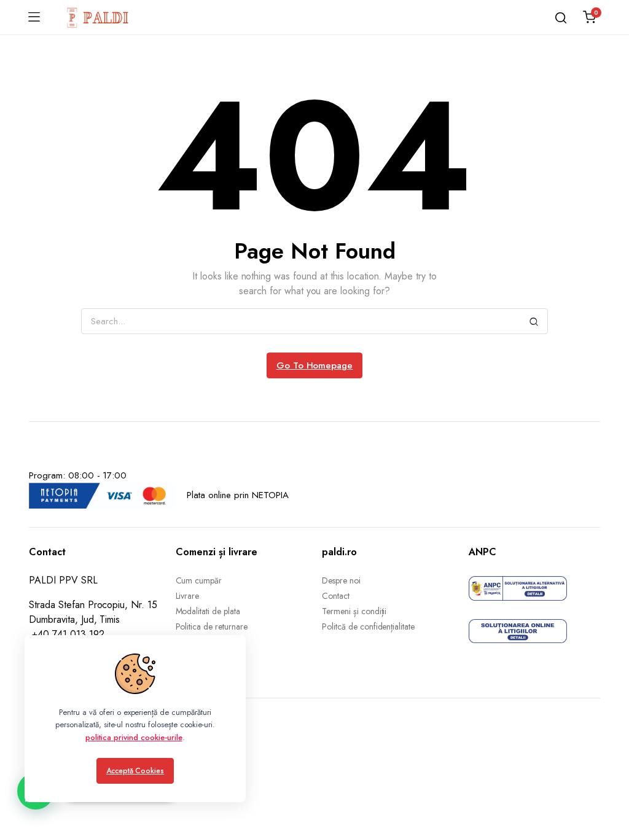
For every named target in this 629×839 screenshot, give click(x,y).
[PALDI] (98, 17)
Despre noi (341, 580)
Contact (336, 596)
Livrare (188, 596)
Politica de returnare (212, 626)
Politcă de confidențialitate (368, 626)
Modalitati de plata (208, 611)
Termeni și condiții (354, 611)
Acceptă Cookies (135, 770)
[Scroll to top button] (609, 780)
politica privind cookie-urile (133, 737)
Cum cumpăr (199, 580)
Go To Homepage (314, 365)
